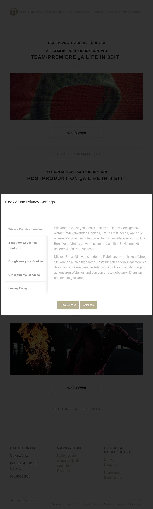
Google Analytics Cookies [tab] (26, 261)
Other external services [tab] (24, 274)
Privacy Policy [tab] (17, 288)
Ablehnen (88, 305)
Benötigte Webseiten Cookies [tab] (22, 245)
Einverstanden (68, 305)
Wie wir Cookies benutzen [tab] (26, 229)
